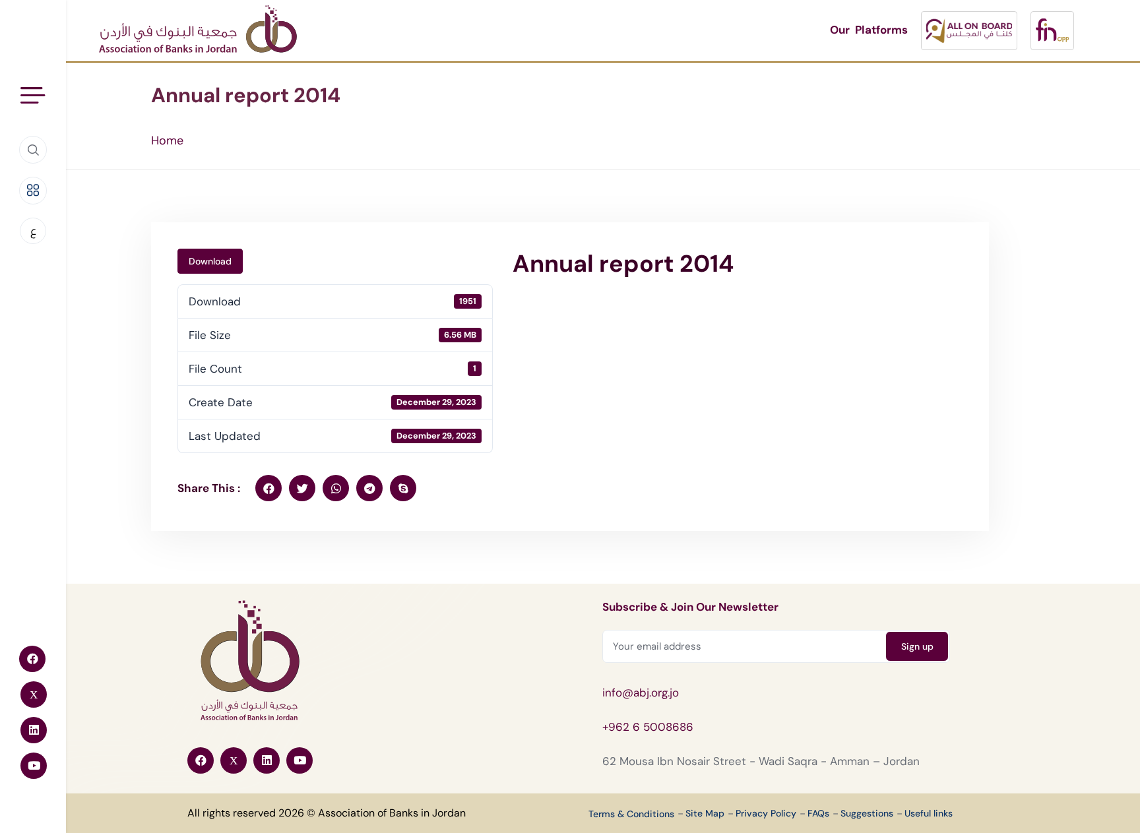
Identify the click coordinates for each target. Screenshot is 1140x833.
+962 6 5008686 (647, 727)
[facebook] (268, 488)
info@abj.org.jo (640, 692)
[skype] (403, 488)
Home (167, 140)
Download (210, 261)
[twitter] (302, 488)
